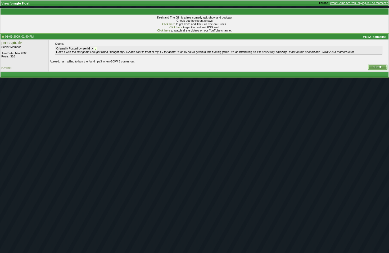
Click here (168, 24)
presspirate (11, 42)
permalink (379, 36)
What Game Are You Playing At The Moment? (359, 2)
